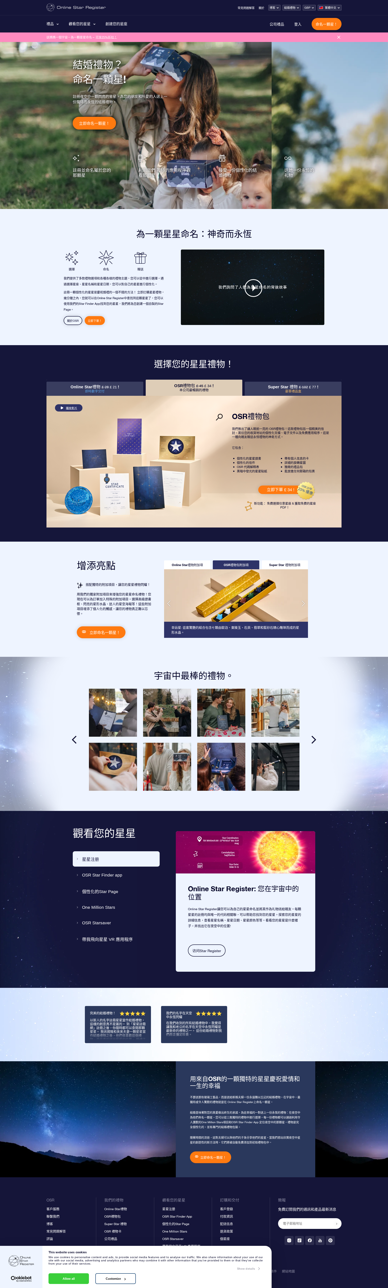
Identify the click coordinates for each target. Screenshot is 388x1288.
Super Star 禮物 (115, 1224)
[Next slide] (313, 740)
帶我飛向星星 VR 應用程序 (107, 939)
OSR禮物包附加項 (236, 565)
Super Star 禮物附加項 (284, 565)
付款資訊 (226, 1216)
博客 (272, 7)
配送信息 (226, 1224)
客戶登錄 (226, 1209)
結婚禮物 (289, 7)
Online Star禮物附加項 (187, 565)
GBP (307, 7)
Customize (113, 1278)
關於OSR (73, 320)
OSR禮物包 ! (194, 387)
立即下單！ (95, 320)
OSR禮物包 (112, 1216)
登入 (298, 24)
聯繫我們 (52, 1216)
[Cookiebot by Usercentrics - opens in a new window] (21, 1279)
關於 (261, 7)
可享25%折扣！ (106, 37)
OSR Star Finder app (102, 875)
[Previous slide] (74, 740)
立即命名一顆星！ (94, 123)
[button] (169, 603)
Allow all (69, 1278)
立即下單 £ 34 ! (280, 489)
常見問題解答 (246, 7)
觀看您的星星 (80, 24)
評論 (49, 1239)
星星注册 (90, 859)
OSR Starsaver (96, 922)
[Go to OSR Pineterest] (330, 1240)
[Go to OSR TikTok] (299, 1240)
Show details (246, 1268)
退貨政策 (226, 1231)
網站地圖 (288, 1271)
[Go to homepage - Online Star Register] (76, 7)
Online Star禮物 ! (95, 389)
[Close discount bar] (339, 37)
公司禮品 (277, 24)
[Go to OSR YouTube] (320, 1240)
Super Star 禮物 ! (293, 389)
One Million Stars (98, 907)
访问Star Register (206, 951)
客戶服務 (52, 1209)
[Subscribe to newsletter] (336, 1223)
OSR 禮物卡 (112, 1231)
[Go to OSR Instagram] (289, 1240)
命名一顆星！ (326, 24)
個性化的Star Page (100, 891)
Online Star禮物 (115, 1209)
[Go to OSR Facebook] (309, 1240)
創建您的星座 (116, 24)
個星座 (225, 1239)
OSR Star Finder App (177, 1216)
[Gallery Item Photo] (113, 713)
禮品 (50, 24)
